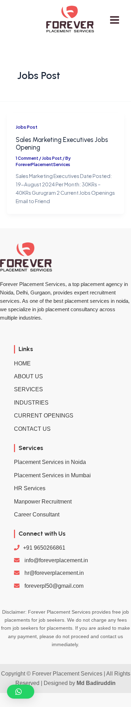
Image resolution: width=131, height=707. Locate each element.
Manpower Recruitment (43, 502)
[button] (20, 692)
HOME (22, 363)
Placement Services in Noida (50, 462)
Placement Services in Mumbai (52, 475)
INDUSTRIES (31, 403)
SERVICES (28, 389)
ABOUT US (28, 376)
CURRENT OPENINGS (43, 416)
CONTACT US (32, 429)
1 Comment (27, 158)
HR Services (29, 488)
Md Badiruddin (96, 683)
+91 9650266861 (44, 548)
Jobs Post (26, 127)
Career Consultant (36, 514)
